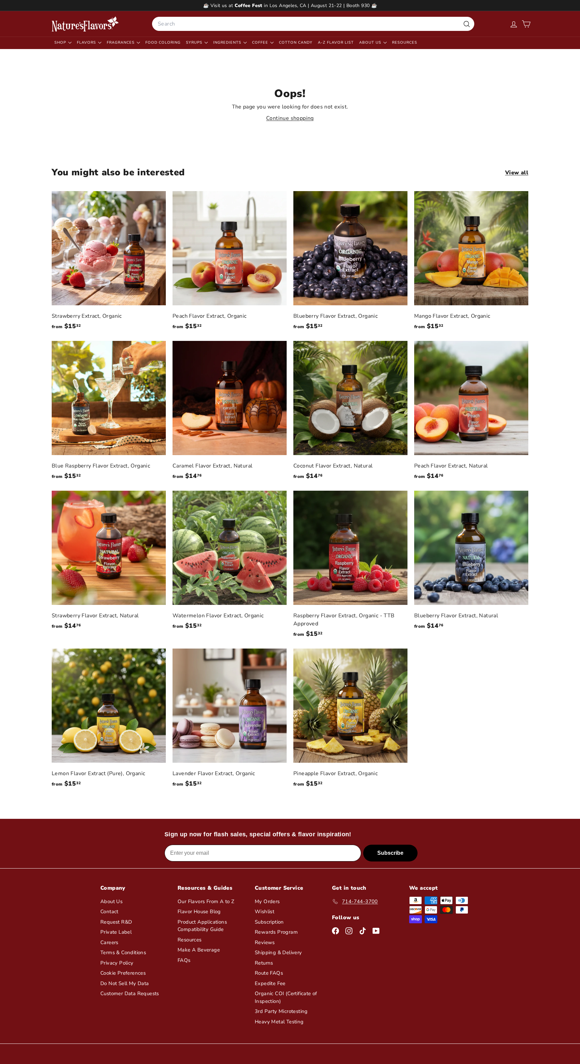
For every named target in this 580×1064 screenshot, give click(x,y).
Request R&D (116, 922)
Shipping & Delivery (278, 952)
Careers (109, 942)
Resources (404, 42)
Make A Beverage (199, 949)
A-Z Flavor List (336, 42)
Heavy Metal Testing (279, 1021)
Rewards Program (276, 932)
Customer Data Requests (129, 993)
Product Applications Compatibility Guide (202, 926)
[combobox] (313, 24)
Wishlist (264, 911)
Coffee (261, 42)
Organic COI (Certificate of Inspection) (286, 997)
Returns (264, 963)
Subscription (269, 922)
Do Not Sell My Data (124, 983)
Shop (60, 42)
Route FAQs (269, 973)
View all (516, 172)
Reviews (265, 942)
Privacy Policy (117, 963)
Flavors (87, 42)
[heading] (85, 24)
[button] (526, 24)
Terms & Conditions (123, 952)
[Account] (514, 24)
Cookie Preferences (123, 973)
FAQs (184, 960)
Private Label (116, 932)
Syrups (195, 42)
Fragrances (121, 42)
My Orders (267, 901)
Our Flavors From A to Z (206, 901)
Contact (109, 911)
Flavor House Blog (199, 911)
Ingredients (228, 42)
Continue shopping (290, 118)
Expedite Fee (270, 983)
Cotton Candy (295, 42)
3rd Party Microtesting (281, 1011)
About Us (371, 42)
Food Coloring (163, 42)
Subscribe (390, 853)
